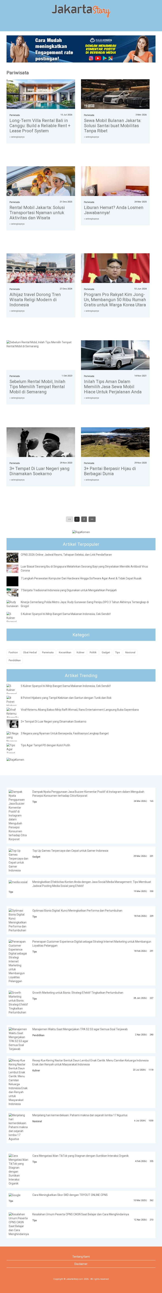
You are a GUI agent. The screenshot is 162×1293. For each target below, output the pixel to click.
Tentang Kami (81, 1256)
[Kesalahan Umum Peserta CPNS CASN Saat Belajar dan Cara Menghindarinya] (19, 1223)
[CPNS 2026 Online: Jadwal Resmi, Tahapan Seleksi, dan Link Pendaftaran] (15, 557)
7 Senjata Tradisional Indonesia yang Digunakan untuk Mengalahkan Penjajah (69, 590)
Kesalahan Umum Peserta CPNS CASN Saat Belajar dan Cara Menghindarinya (80, 1214)
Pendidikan (15, 660)
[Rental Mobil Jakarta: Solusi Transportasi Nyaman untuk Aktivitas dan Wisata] (41, 182)
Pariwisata (14, 115)
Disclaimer (81, 1264)
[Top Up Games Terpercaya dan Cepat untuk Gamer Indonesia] (19, 860)
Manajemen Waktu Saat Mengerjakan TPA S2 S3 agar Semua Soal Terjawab (80, 1029)
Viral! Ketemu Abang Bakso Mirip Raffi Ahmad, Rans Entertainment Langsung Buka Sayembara (80, 709)
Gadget (106, 652)
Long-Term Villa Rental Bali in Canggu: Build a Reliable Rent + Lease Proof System (39, 125)
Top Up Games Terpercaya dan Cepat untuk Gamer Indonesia (70, 850)
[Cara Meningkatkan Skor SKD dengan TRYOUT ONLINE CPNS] (15, 1195)
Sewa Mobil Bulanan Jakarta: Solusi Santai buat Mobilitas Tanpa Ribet (112, 125)
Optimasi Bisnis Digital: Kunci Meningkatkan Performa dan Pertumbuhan (77, 910)
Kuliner (80, 652)
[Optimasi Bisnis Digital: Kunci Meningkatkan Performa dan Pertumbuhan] (19, 920)
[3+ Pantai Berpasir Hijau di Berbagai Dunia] (115, 443)
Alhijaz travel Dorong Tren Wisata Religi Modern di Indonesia (35, 299)
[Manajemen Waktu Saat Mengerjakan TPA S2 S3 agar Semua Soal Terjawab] (19, 1038)
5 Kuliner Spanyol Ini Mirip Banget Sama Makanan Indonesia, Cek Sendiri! (66, 614)
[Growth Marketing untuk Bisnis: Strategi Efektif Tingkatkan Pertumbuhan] (19, 1002)
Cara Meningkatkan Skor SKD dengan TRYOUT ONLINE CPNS (70, 1195)
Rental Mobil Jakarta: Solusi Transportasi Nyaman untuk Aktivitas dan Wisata (37, 212)
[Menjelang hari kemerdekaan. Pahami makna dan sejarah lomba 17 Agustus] (19, 1126)
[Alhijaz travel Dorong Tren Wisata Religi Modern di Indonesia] (41, 269)
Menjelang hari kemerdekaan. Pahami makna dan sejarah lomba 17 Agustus (79, 1115)
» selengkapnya (16, 137)
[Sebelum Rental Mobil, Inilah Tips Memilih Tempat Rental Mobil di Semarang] (41, 344)
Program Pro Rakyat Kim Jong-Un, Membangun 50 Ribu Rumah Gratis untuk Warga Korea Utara (115, 299)
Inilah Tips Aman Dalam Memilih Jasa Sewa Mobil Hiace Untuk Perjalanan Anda (113, 386)
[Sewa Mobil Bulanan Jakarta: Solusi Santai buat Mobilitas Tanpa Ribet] (115, 95)
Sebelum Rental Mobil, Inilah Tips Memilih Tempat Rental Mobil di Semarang (37, 386)
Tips (117, 652)
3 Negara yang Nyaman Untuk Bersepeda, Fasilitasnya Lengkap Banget (65, 733)
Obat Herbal (30, 652)
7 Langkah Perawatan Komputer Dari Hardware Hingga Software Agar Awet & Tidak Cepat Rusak (81, 578)
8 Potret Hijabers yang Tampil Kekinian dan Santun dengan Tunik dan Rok (66, 697)
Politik (93, 652)
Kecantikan (65, 652)
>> (92, 519)
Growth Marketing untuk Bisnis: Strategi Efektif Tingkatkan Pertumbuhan (77, 992)
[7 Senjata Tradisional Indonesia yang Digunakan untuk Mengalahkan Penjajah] (15, 592)
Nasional (130, 652)
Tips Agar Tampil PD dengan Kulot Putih (45, 745)
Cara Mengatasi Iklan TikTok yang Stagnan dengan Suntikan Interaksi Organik (80, 1155)
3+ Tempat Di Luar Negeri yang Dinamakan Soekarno (39, 471)
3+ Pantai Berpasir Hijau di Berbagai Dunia (110, 471)
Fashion (13, 652)
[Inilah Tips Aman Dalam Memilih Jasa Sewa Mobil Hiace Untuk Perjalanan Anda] (115, 356)
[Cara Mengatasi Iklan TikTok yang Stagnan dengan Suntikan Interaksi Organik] (19, 1169)
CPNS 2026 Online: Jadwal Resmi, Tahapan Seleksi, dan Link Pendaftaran (66, 554)
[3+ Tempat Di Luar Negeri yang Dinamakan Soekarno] (41, 443)
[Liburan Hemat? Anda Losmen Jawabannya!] (115, 186)
